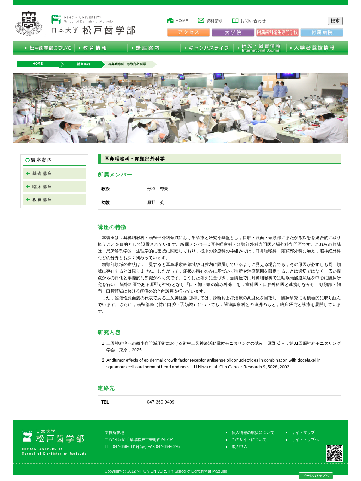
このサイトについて (249, 439)
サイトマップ (303, 432)
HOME (182, 21)
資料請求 (214, 21)
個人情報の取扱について (253, 432)
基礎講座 (42, 173)
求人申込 (239, 446)
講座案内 (83, 64)
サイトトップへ (305, 439)
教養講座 (42, 199)
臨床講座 (42, 186)
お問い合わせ (253, 21)
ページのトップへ (316, 475)
